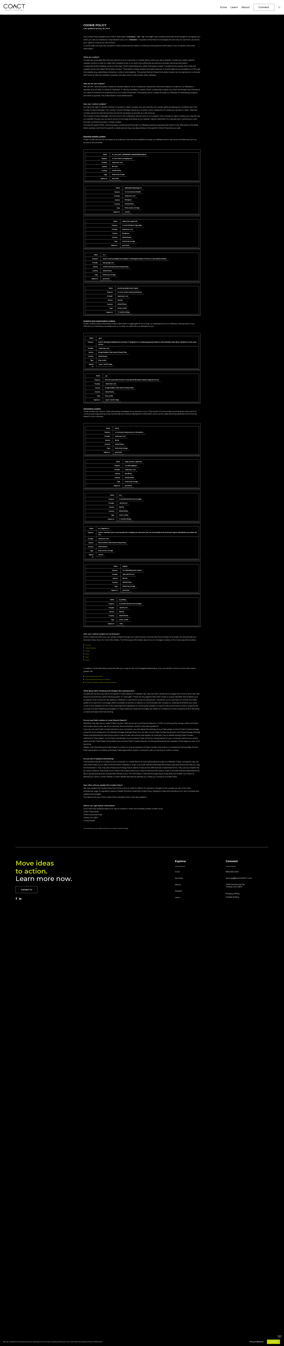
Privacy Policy (233, 893)
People (178, 891)
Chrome (88, 645)
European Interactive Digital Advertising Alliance (100, 682)
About (246, 7)
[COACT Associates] (14, 7)
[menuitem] (223, 7)
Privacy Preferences (256, 1342)
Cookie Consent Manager (120, 828)
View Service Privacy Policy (119, 267)
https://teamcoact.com (118, 40)
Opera (87, 660)
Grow (223, 7)
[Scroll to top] (279, 1337)
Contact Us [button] (26, 889)
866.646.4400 (232, 872)
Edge (87, 657)
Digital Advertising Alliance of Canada (97, 679)
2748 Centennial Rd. (235, 884)
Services (179, 878)
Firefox (87, 651)
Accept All (273, 1342)
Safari (87, 654)
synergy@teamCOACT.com (239, 878)
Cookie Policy (232, 897)
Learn (234, 7)
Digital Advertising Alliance (94, 676)
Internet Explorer (90, 648)
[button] (279, 7)
